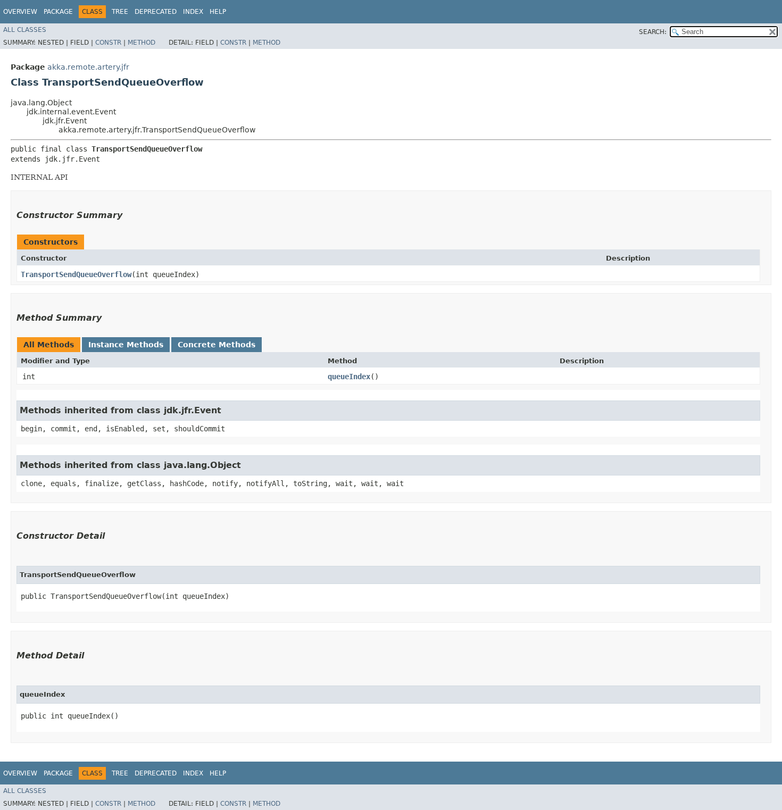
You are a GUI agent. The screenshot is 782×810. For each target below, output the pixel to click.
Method (141, 42)
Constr (108, 42)
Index (193, 11)
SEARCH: (653, 32)
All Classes (24, 30)
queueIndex (349, 376)
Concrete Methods (216, 344)
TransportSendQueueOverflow (76, 274)
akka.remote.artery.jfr (88, 67)
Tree (120, 11)
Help (218, 11)
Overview (20, 11)
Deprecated (156, 11)
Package (58, 11)
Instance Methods (125, 344)
